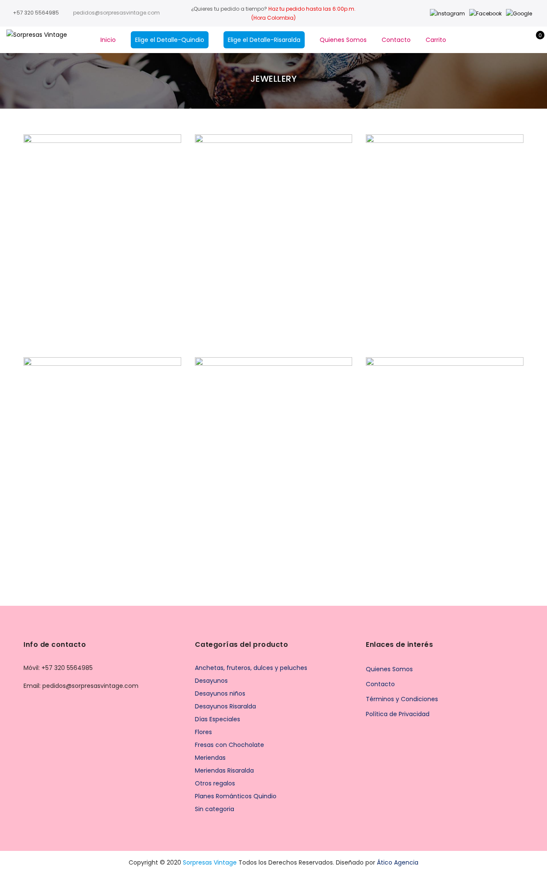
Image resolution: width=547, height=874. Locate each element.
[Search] (494, 40)
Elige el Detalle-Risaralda (264, 40)
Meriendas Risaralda (224, 770)
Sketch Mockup (273, 443)
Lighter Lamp (445, 443)
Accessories (69, 230)
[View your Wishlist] (520, 40)
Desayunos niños (220, 693)
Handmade (106, 230)
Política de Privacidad (397, 714)
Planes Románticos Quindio (235, 796)
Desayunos (211, 680)
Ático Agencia (397, 862)
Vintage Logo (102, 443)
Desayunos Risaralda (225, 706)
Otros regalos (215, 783)
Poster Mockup (444, 220)
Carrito (436, 40)
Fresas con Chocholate (229, 745)
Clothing (277, 230)
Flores (203, 732)
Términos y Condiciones (402, 699)
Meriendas (210, 757)
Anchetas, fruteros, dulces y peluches (251, 668)
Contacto (396, 40)
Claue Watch (102, 220)
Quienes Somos (343, 40)
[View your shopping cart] (534, 40)
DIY (429, 453)
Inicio (108, 40)
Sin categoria (214, 809)
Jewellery (139, 230)
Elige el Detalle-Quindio (169, 40)
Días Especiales (217, 719)
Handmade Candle (274, 220)
